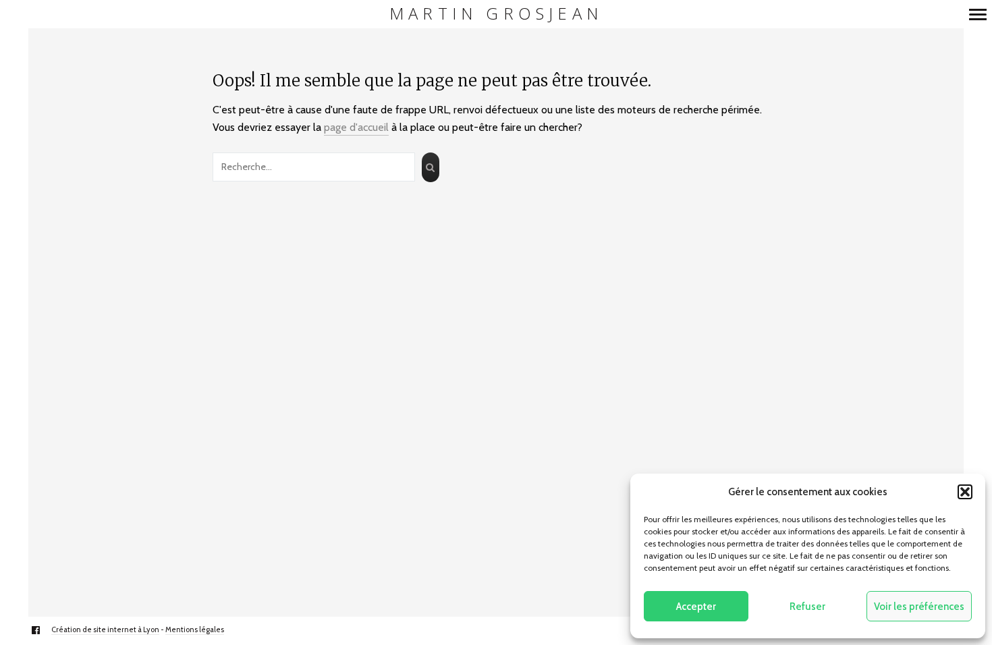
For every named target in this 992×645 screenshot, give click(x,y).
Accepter (696, 606)
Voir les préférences (919, 606)
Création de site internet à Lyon (105, 629)
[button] (965, 492)
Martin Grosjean (496, 13)
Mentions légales (194, 629)
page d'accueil (356, 127)
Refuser (807, 606)
